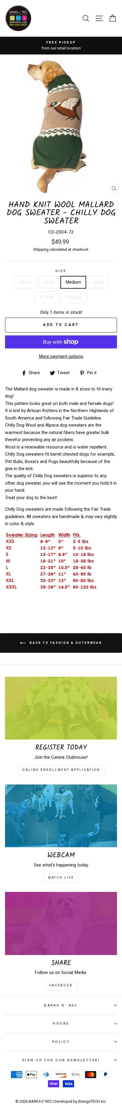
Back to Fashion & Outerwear (65, 642)
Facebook (61, 985)
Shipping (41, 249)
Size (61, 271)
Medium (73, 282)
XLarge (47, 297)
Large (98, 282)
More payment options (61, 356)
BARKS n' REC (61, 1005)
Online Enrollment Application (61, 769)
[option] (61, 46)
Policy (61, 1042)
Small (49, 282)
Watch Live (61, 877)
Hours (61, 1023)
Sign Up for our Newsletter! (61, 1060)
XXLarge (73, 297)
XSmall (25, 282)
